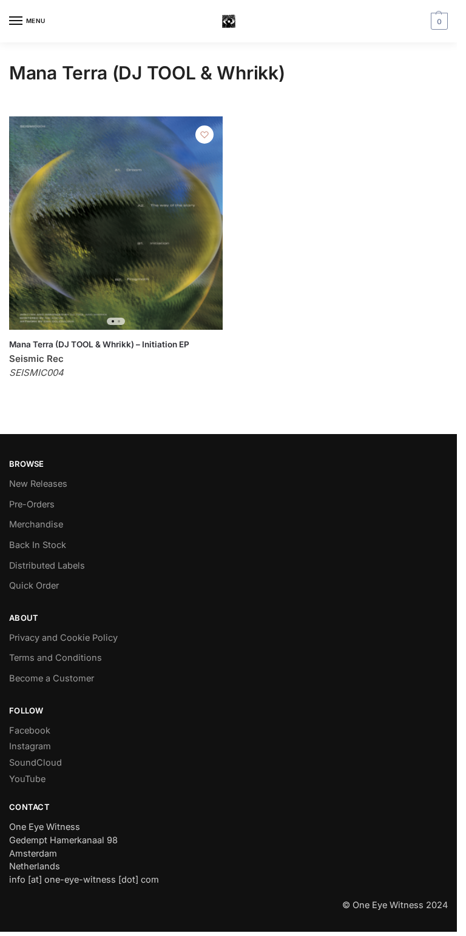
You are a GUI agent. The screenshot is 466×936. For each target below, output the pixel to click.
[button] (438, 21)
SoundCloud (35, 762)
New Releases (38, 483)
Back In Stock (37, 545)
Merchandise (36, 524)
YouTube (27, 779)
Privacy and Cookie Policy (63, 637)
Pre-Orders (32, 504)
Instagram (30, 746)
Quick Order (34, 585)
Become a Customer (51, 678)
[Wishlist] (204, 134)
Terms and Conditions (55, 657)
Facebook (29, 730)
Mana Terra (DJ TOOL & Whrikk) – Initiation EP (99, 344)
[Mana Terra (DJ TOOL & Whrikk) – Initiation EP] (116, 223)
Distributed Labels (47, 565)
